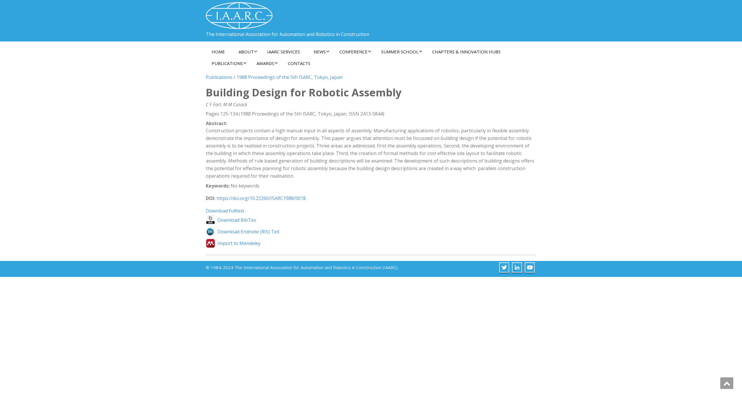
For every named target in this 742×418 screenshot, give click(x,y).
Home (218, 52)
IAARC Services (283, 52)
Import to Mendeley (239, 243)
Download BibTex (236, 220)
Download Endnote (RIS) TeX (248, 231)
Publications (219, 77)
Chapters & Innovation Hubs (466, 52)
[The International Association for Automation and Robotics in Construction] (239, 13)
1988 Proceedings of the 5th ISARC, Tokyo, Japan (290, 77)
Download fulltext (225, 211)
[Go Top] (726, 383)
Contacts (299, 63)
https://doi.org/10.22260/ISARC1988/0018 (261, 198)
